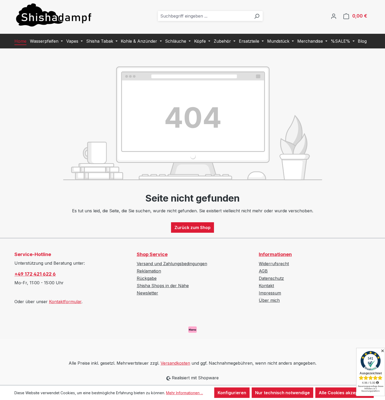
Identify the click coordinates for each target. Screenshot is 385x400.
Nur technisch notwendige (282, 392)
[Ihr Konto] (333, 16)
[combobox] (204, 16)
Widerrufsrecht (274, 263)
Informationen (275, 254)
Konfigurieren (232, 392)
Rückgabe (147, 278)
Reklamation (149, 271)
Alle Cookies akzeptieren (344, 392)
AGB (263, 271)
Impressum (270, 293)
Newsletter (147, 293)
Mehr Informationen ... (184, 393)
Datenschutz (271, 278)
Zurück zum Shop (192, 227)
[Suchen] (257, 16)
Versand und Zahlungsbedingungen (172, 263)
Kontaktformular (65, 301)
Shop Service (152, 254)
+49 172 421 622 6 (35, 274)
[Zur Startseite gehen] (53, 14)
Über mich (269, 300)
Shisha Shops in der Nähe (163, 285)
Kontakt (266, 285)
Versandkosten (175, 363)
